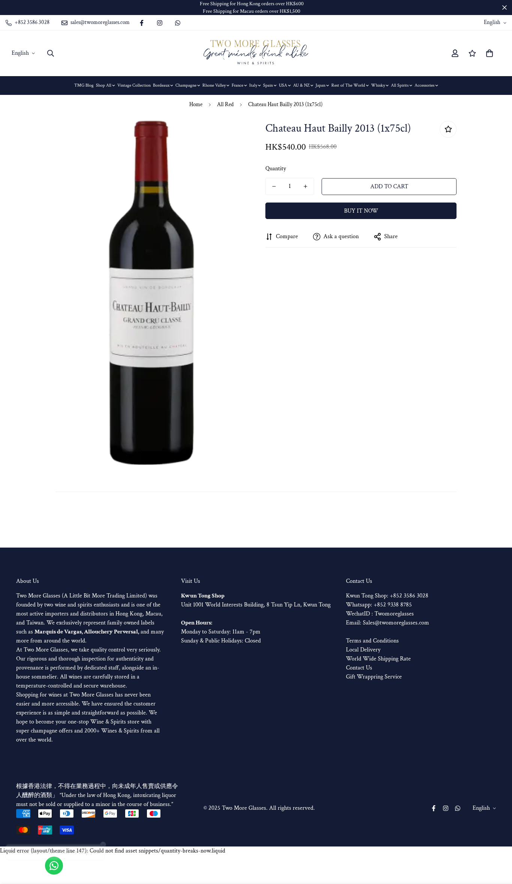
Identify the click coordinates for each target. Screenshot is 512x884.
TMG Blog (84, 85)
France (237, 85)
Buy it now (361, 211)
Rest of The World (348, 85)
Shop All (103, 85)
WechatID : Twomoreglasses (380, 614)
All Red (225, 104)
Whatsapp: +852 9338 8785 (379, 605)
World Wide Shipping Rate (378, 659)
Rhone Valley (214, 85)
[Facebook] (142, 23)
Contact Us (359, 668)
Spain (268, 85)
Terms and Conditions (372, 641)
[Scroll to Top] (497, 843)
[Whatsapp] (178, 23)
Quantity (275, 169)
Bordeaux (161, 85)
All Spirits (400, 85)
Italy (253, 85)
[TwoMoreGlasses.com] (256, 53)
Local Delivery (363, 650)
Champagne (185, 85)
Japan (320, 85)
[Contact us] (54, 866)
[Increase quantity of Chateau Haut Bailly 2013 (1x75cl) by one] (305, 186)
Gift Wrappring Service (374, 677)
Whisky (378, 85)
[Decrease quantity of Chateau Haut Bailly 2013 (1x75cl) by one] (274, 186)
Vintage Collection (134, 85)
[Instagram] (160, 23)
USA (283, 85)
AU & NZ (301, 85)
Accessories (424, 85)
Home (195, 104)
